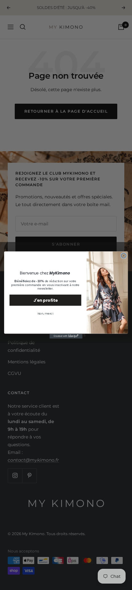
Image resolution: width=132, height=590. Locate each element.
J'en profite (45, 300)
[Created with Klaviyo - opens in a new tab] (66, 336)
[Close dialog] (123, 255)
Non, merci (45, 314)
